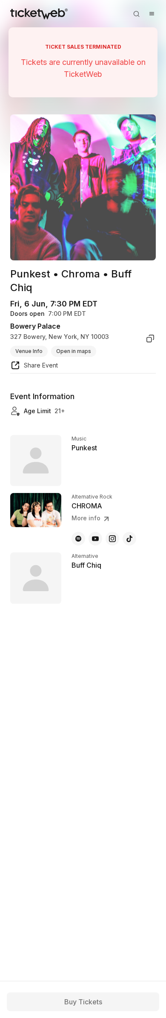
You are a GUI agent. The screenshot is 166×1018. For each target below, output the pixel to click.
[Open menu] (151, 13)
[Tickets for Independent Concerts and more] (39, 13)
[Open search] (136, 13)
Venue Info (29, 351)
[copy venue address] (150, 338)
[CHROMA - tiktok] (129, 538)
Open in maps (73, 351)
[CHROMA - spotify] (78, 538)
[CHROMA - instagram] (112, 538)
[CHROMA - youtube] (95, 538)
